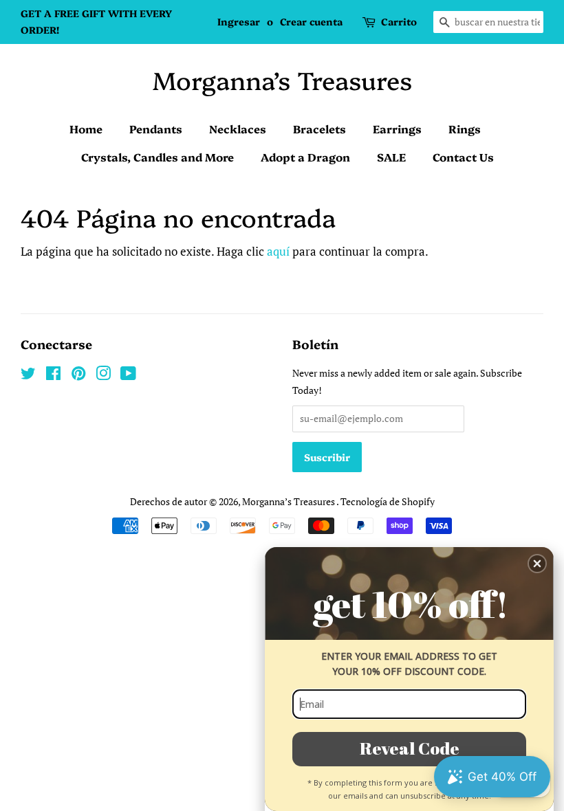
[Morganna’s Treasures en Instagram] (103, 375)
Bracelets (319, 128)
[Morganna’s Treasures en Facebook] (53, 375)
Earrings (397, 128)
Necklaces (237, 128)
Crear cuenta (311, 21)
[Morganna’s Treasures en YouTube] (128, 375)
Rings (464, 128)
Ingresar (238, 21)
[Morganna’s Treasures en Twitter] (28, 375)
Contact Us (463, 156)
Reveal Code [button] (409, 748)
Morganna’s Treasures (282, 79)
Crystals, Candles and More (157, 156)
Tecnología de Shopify (387, 501)
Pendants (155, 128)
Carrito (399, 21)
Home (85, 128)
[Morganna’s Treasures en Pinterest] (78, 375)
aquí (278, 251)
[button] (537, 563)
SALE (391, 156)
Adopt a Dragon (305, 156)
